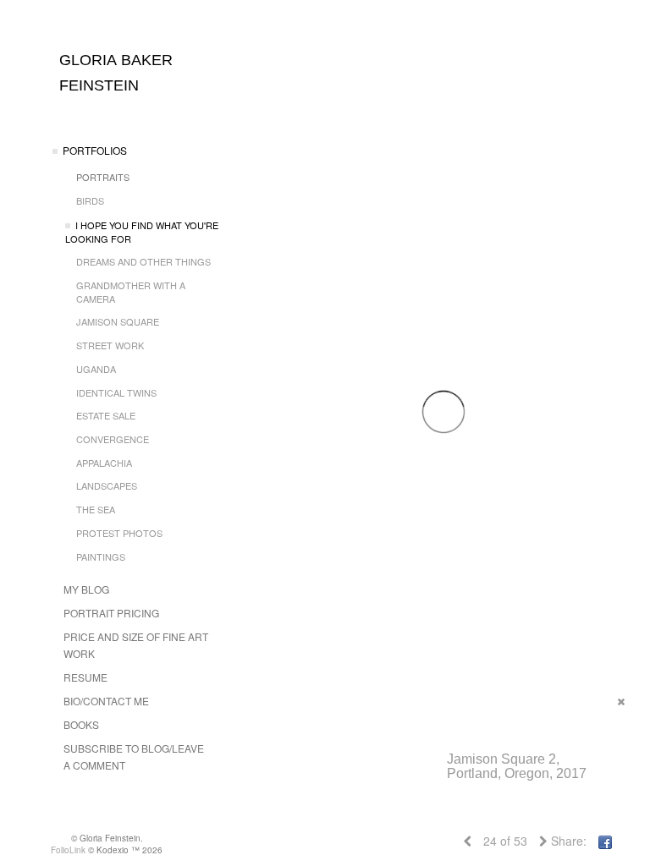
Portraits (102, 177)
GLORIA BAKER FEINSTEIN (116, 73)
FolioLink (68, 850)
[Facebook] (605, 840)
